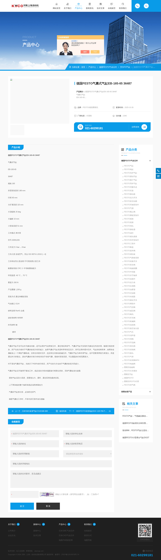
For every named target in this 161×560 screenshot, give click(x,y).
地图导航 (88, 540)
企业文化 (12, 535)
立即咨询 (135, 127)
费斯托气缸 (128, 374)
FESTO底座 (129, 222)
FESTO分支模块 (130, 371)
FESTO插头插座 (130, 236)
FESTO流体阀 (129, 325)
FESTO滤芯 (129, 233)
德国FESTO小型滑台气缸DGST (135, 438)
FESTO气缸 (125, 67)
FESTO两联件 (129, 304)
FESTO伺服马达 (130, 187)
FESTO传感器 (129, 297)
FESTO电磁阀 (129, 364)
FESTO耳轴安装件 (131, 205)
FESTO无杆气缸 (130, 173)
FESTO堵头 (129, 226)
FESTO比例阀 (129, 286)
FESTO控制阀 (129, 350)
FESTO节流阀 (129, 342)
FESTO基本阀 (129, 251)
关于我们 (67, 8)
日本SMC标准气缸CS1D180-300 (35, 411)
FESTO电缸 (129, 169)
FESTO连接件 (129, 279)
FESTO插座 (129, 219)
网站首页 (56, 8)
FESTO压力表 (129, 282)
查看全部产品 (126, 392)
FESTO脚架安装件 (131, 215)
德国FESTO (129, 378)
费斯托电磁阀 (129, 367)
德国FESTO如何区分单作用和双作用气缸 (135, 423)
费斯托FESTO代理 (131, 381)
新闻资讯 (89, 8)
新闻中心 (37, 524)
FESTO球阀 (129, 339)
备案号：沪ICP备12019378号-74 (67, 554)
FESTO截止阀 (129, 212)
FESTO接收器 (129, 229)
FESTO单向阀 (129, 346)
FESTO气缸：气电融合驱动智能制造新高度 (135, 416)
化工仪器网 (20, 551)
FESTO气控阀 (129, 307)
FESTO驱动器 (129, 194)
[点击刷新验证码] (47, 494)
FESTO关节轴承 (130, 275)
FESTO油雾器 (129, 289)
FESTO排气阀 (129, 385)
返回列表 (62, 411)
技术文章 (100, 8)
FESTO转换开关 (130, 261)
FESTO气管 (129, 357)
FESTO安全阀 (129, 265)
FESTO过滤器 (129, 293)
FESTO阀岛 (129, 314)
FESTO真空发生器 (131, 328)
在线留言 (112, 8)
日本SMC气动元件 (66, 531)
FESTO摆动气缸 (130, 176)
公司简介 (12, 531)
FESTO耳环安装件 (131, 240)
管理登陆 (29, 551)
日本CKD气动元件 (66, 535)
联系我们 (123, 8)
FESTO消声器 (129, 335)
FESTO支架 (129, 191)
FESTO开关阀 (129, 318)
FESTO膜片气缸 (130, 180)
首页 (83, 67)
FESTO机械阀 (129, 321)
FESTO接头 (129, 353)
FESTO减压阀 (129, 311)
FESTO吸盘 (129, 247)
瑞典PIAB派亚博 (66, 540)
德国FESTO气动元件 (108, 67)
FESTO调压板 (129, 254)
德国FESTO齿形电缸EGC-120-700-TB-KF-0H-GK (95, 411)
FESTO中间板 (129, 272)
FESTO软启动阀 (130, 201)
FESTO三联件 (129, 244)
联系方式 (88, 535)
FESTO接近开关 (130, 300)
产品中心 (78, 8)
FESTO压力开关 (130, 198)
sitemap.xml (38, 551)
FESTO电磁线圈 (130, 268)
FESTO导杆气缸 (130, 183)
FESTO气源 (129, 208)
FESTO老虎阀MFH (131, 360)
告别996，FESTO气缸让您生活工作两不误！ (135, 430)
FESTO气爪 (129, 332)
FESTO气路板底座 (131, 258)
